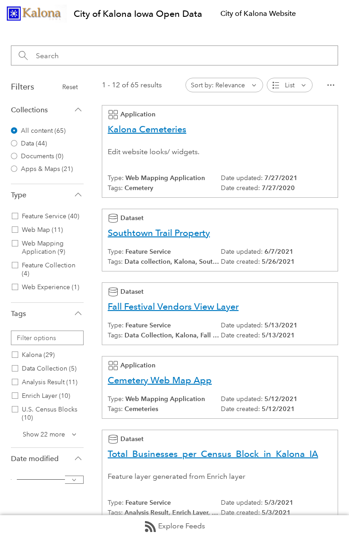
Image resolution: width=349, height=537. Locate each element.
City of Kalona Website (258, 13)
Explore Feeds (181, 526)
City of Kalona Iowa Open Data (138, 13)
